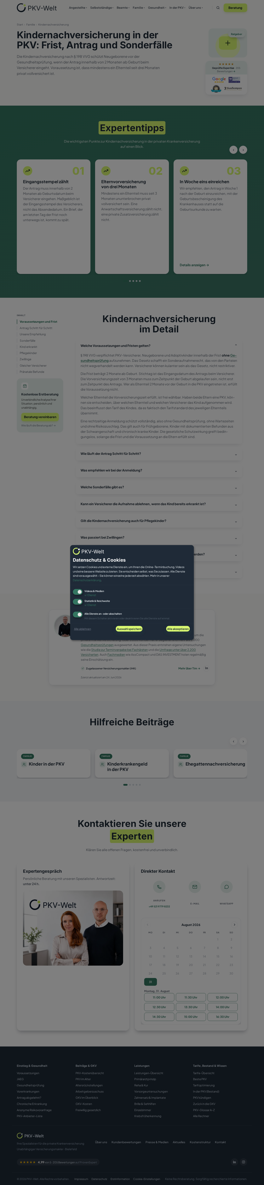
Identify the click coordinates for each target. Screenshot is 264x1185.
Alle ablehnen (82, 629)
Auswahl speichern (129, 629)
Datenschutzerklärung (87, 580)
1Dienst (90, 595)
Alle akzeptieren (178, 629)
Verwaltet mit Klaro (180, 635)
